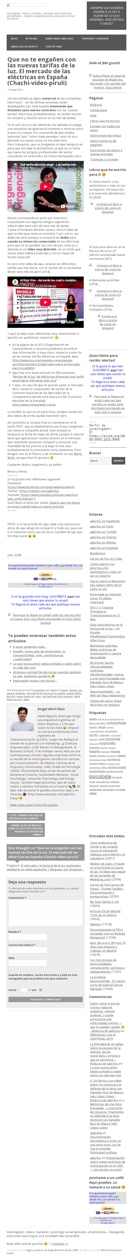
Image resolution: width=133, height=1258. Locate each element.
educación (93, 744)
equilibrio (112, 748)
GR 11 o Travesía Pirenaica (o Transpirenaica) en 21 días (105, 613)
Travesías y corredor (95, 38)
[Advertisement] (111, 487)
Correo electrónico (21, 945)
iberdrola (20, 693)
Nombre (14, 932)
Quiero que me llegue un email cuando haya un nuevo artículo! (43, 504)
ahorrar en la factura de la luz (111, 719)
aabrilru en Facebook (105, 521)
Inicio (14, 38)
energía (73, 690)
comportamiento (96, 731)
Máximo (95, 924)
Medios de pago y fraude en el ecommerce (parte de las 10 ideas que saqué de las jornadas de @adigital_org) (107, 871)
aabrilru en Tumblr (103, 532)
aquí (62, 565)
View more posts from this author (34, 805)
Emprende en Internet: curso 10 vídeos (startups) (106, 598)
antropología (116, 723)
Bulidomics (97, 553)
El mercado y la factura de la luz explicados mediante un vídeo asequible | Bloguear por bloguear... (45, 867)
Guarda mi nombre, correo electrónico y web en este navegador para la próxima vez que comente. (43, 976)
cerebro (110, 727)
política (104, 767)
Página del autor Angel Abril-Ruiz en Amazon (106, 703)
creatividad (104, 735)
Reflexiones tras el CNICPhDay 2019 (102, 1037)
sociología (108, 789)
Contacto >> (59, 1244)
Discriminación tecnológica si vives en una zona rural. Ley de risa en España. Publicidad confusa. (105, 1144)
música (102, 763)
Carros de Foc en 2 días (106, 559)
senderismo (95, 789)
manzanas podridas (97, 760)
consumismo (111, 731)
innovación (111, 756)
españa (94, 751)
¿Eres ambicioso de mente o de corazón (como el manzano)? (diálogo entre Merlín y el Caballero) (107, 850)
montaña (93, 763)
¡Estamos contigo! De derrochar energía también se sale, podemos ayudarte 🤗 (47, 674)
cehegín (102, 727)
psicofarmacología (114, 771)
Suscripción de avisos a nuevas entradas (106, 152)
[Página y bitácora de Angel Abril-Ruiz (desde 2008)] (26, 4)
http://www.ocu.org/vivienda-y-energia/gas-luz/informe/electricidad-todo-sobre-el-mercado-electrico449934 (46, 364)
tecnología (119, 789)
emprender (107, 743)
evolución (105, 751)
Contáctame (54, 46)
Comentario (17, 898)
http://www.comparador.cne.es (34, 405)
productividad (117, 767)
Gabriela (96, 1133)
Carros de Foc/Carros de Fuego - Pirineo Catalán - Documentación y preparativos (107, 890)
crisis (102, 739)
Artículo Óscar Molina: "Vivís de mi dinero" (105, 913)
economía (39, 690)
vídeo (26, 699)
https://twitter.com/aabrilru (39, 491)
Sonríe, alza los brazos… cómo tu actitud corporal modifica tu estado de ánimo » (25, 830)
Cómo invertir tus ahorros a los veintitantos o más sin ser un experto (105, 570)
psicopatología (103, 781)
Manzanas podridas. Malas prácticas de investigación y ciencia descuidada (105, 651)
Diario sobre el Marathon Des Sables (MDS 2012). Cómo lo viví (107, 585)
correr (93, 735)
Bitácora (31, 38)
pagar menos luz (26, 696)
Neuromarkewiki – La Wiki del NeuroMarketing (107, 693)
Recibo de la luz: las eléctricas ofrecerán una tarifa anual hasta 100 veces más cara (48, 378)
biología (93, 727)
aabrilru (93, 719)
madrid (121, 755)
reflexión (114, 781)
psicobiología (97, 771)
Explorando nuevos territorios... (35, 681)
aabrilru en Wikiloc (103, 542)
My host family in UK (104, 902)
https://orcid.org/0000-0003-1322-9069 (107, 437)
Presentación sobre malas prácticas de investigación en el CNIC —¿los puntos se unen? (107, 1164)
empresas (94, 747)
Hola (93, 115)
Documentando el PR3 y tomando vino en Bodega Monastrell (107, 933)
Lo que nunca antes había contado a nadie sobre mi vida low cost (105, 1071)
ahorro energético (97, 723)
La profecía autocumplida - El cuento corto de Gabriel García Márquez (107, 983)
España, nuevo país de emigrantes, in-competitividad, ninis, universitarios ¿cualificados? (39, 655)
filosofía (93, 755)
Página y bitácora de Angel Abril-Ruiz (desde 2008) (52, 1250)
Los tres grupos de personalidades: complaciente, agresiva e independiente (107, 966)
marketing (113, 759)
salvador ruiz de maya (110, 785)
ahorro (64, 690)
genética (101, 755)
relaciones (94, 785)
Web (11, 958)
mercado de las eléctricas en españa (45, 693)
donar (33, 584)
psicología (100, 776)
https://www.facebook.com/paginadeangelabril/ (41, 487)
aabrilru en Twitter (103, 537)
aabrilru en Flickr (102, 526)
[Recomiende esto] (9, 549)
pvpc (38, 696)
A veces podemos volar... (30, 647)
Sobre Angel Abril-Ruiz (59, 38)
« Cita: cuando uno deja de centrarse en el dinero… (26, 817)
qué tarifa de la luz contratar (57, 696)
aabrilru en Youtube (104, 548)
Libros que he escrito (24, 46)
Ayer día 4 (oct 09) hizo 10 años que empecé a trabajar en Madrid (108, 947)
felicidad (115, 751)
